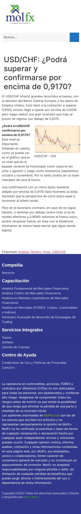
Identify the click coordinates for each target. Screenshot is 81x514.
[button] (75, 47)
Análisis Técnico (29, 252)
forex (46, 252)
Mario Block (31, 497)
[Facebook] (5, 504)
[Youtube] (21, 504)
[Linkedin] (30, 504)
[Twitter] (13, 504)
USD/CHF (59, 252)
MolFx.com (52, 415)
